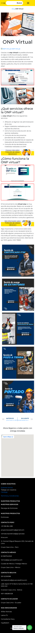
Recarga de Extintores (9, 508)
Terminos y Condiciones (10, 496)
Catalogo (4, 492)
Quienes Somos (7, 487)
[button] (28, 3)
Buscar (19, 3)
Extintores (5, 517)
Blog (13, 9)
